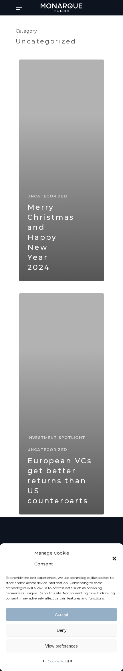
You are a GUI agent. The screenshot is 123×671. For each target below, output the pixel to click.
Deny (62, 630)
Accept (61, 614)
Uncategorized (47, 196)
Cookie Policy (59, 661)
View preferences (61, 646)
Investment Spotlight (56, 437)
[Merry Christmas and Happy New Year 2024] (61, 170)
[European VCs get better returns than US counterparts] (61, 404)
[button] (114, 558)
